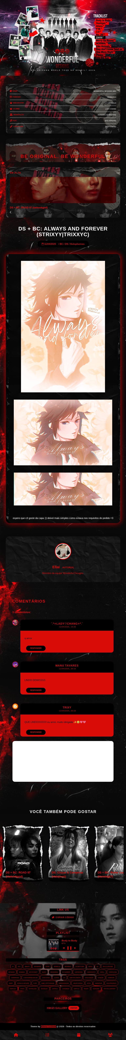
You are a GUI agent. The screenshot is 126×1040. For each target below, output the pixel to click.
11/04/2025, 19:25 (67, 627)
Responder (36, 648)
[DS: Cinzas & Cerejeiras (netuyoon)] (68, 880)
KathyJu (76, 988)
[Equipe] (110, 1035)
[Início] (16, 1035)
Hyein (22, 988)
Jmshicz (55, 988)
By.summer (66, 972)
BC (61, 244)
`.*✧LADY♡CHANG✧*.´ (67, 623)
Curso (56, 977)
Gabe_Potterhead (47, 983)
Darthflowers (75, 977)
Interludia (32, 988)
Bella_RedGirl (108, 966)
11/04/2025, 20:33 (67, 711)
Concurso (46, 977)
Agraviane (37, 966)
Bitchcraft (33, 972)
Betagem (12, 972)
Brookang (54, 972)
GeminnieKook (64, 983)
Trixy (67, 707)
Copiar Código (65, 917)
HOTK (89, 983)
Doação (100, 977)
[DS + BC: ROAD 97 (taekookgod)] (22, 880)
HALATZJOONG (78, 983)
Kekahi (86, 988)
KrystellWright (110, 988)
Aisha (47, 966)
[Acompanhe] (78, 1035)
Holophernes (77, 244)
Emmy (11, 983)
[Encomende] (47, 1035)
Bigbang (22, 972)
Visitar (74, 1008)
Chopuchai (113, 972)
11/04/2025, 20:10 (67, 669)
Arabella (57, 966)
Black (44, 972)
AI (12, 966)
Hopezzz (13, 988)
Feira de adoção (23, 983)
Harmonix (98, 983)
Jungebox (65, 988)
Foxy (35, 983)
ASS (19, 966)
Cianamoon (15, 977)
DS (66, 244)
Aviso (90, 966)
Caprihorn (79, 972)
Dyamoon (111, 977)
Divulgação (89, 977)
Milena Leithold (48, 1026)
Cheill (102, 972)
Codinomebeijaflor (30, 977)
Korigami (96, 988)
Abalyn (27, 966)
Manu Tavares (67, 665)
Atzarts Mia (79, 966)
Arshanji (68, 966)
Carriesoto (91, 972)
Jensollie (44, 988)
